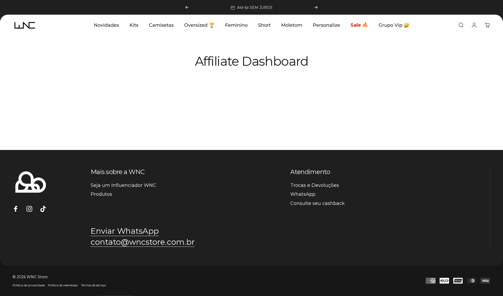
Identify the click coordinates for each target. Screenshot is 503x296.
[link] (143, 242)
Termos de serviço (93, 285)
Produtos (101, 194)
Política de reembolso (63, 285)
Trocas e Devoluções (314, 185)
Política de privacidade (29, 285)
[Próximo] (316, 7)
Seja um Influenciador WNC (123, 185)
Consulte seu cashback (317, 203)
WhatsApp (302, 194)
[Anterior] (187, 7)
